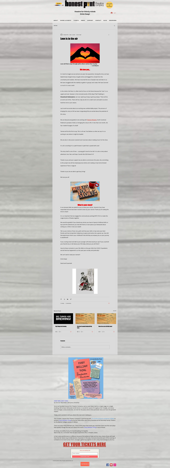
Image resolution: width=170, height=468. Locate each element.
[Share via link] (70, 299)
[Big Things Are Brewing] (63, 318)
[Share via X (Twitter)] (64, 299)
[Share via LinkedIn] (67, 299)
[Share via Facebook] (61, 299)
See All (114, 310)
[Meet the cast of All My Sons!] (106, 318)
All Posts (55, 25)
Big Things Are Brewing (60, 326)
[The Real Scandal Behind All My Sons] (85, 318)
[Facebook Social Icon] (107, 465)
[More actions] (109, 35)
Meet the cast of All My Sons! (105, 326)
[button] (59, 4)
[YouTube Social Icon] (111, 465)
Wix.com (71, 460)
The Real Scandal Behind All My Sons (84, 327)
